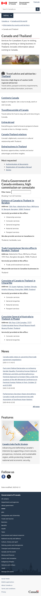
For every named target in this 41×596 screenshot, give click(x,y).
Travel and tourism (7, 519)
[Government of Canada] (15, 3)
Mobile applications (7, 582)
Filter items (5, 192)
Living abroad (7, 122)
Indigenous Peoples (7, 562)
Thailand (6, 76)
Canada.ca (5, 21)
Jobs (2, 512)
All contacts (5, 499)
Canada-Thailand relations (14, 134)
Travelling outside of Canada (15, 110)
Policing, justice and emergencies (12, 545)
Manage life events (7, 571)
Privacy (3, 592)
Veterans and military (8, 565)
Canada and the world (19, 21)
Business (4, 522)
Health (3, 529)
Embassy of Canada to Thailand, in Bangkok (18, 201)
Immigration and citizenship (10, 515)
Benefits (4, 525)
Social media (5, 579)
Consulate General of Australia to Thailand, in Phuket (17, 317)
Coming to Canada (10, 98)
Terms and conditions (8, 588)
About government (7, 505)
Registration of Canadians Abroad (19, 167)
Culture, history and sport (9, 542)
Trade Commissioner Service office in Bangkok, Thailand (19, 249)
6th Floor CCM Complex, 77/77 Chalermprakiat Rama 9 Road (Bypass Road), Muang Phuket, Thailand (18, 325)
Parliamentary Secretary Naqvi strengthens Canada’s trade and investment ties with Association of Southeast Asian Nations (19, 397)
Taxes (3, 532)
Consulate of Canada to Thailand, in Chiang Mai (18, 281)
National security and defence (11, 538)
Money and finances (7, 555)
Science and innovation (8, 558)
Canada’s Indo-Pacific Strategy (15, 444)
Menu (6, 15)
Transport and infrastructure (10, 548)
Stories (8, 170)
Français (37, 2)
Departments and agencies (10, 502)
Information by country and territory (16, 25)
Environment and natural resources (12, 535)
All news (36, 407)
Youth (3, 568)
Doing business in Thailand (14, 146)
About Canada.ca (6, 585)
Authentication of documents (17, 164)
